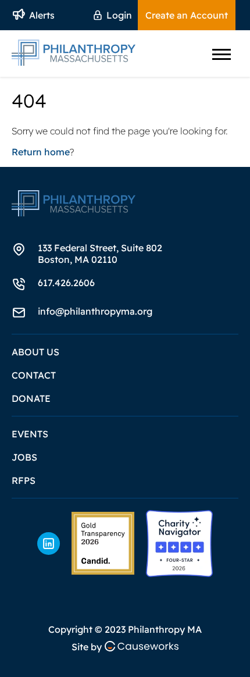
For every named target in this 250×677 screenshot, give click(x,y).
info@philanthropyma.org (95, 311)
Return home (41, 152)
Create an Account (186, 15)
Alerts (42, 15)
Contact (34, 375)
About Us (35, 352)
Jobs (24, 457)
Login (119, 15)
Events (30, 434)
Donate (31, 398)
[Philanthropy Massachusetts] (103, 543)
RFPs (23, 480)
